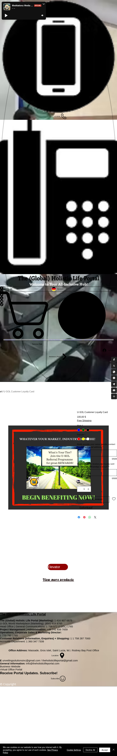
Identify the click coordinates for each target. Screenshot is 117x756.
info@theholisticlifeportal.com (42, 672)
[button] (114, 360)
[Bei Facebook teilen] (79, 526)
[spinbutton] (84, 498)
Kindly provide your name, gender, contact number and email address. (96, 454)
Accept (105, 749)
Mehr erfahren (101, 429)
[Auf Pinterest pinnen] (84, 526)
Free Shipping (84, 420)
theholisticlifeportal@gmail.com (60, 669)
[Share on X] (95, 526)
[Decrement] (79, 498)
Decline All (90, 749)
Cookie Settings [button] (74, 749)
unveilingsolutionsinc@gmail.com (21, 669)
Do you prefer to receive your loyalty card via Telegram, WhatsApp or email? (95, 474)
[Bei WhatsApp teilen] (89, 526)
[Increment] (89, 498)
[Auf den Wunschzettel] (114, 507)
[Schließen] (113, 750)
